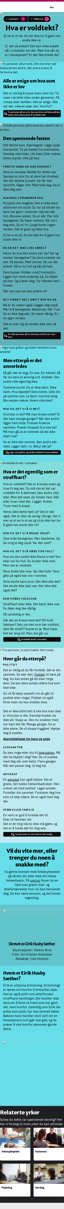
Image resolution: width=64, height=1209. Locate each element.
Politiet (10, 664)
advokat (13, 779)
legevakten (46, 753)
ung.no (35, 880)
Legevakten (13, 747)
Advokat (10, 774)
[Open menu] (58, 7)
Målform (38, 19)
